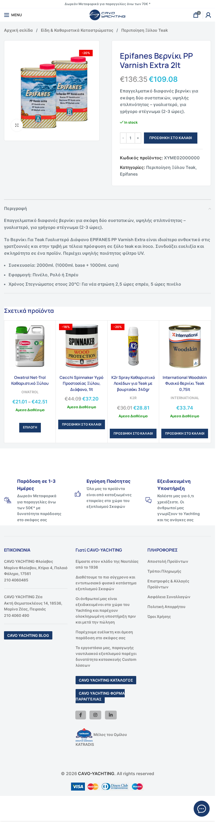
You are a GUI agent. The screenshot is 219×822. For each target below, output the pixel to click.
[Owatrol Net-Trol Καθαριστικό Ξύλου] (30, 346)
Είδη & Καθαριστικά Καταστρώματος (77, 30)
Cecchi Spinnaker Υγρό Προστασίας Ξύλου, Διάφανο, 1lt (81, 383)
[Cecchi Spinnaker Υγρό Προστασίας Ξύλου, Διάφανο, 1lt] (81, 346)
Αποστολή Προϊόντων (167, 561)
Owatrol (29, 392)
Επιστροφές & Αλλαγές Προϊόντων (168, 584)
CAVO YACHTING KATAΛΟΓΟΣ (106, 680)
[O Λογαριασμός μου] (208, 15)
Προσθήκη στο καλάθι (170, 138)
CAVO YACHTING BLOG (28, 635)
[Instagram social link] (95, 715)
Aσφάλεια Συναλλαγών (168, 596)
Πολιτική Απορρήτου (166, 606)
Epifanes (129, 174)
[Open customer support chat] (202, 809)
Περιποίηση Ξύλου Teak (144, 30)
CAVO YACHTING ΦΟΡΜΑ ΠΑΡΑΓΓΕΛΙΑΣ (100, 696)
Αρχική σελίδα (18, 30)
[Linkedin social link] (110, 715)
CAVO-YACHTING (96, 773)
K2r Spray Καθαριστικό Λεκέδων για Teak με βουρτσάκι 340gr (133, 383)
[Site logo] (107, 14)
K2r (133, 398)
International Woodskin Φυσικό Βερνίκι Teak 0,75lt (185, 383)
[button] (81, 424)
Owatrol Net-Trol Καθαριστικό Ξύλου (30, 380)
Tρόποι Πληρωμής (164, 571)
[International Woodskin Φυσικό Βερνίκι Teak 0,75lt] (185, 346)
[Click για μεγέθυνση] (17, 125)
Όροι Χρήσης (159, 616)
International (185, 398)
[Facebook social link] (80, 715)
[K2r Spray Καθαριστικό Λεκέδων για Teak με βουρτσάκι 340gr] (133, 346)
